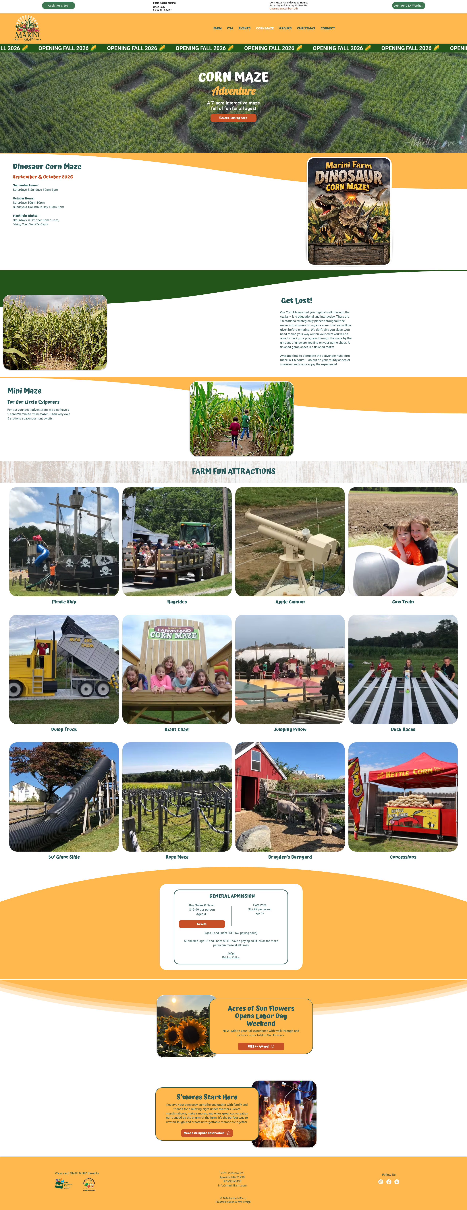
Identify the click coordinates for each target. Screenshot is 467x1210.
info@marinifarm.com (232, 1185)
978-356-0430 (232, 1181)
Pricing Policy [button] (231, 957)
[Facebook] (388, 1181)
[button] (217, 28)
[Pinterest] (396, 1181)
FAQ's (231, 953)
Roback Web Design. (239, 1202)
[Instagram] (380, 1181)
